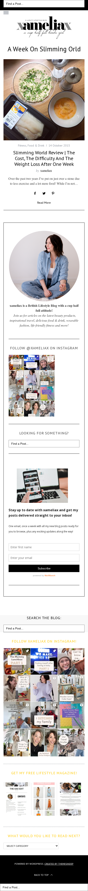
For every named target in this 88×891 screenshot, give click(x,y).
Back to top (41, 874)
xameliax (46, 170)
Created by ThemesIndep (58, 863)
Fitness (22, 145)
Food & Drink (36, 145)
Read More (44, 202)
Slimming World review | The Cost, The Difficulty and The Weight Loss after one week (44, 158)
